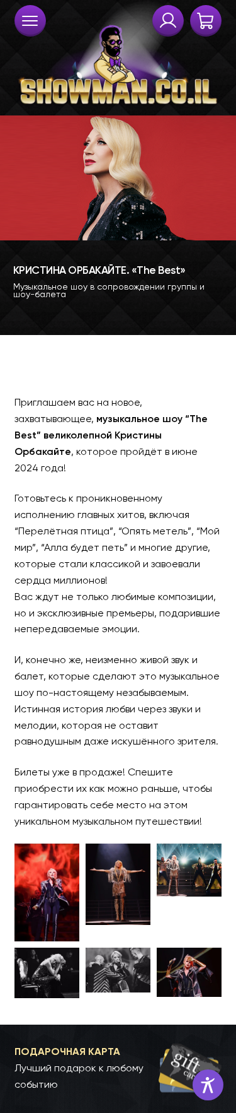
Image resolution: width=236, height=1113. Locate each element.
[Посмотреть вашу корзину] (206, 21)
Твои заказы (168, 21)
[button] (118, 1068)
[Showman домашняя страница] (118, 54)
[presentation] (30, 21)
